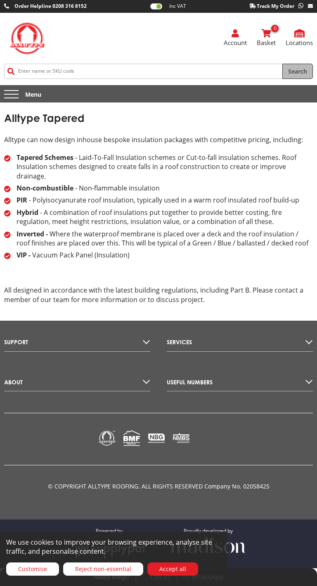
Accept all (172, 569)
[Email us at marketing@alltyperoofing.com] (310, 6)
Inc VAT (177, 6)
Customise (32, 569)
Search (297, 71)
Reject (103, 569)
